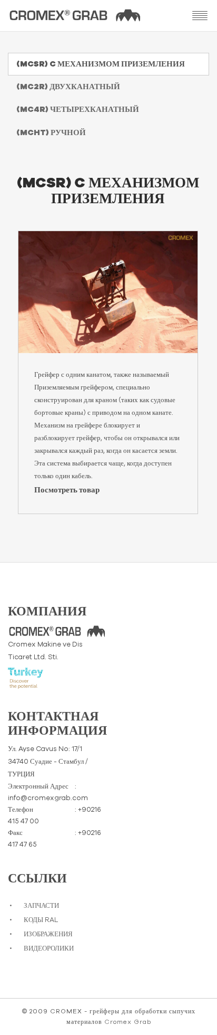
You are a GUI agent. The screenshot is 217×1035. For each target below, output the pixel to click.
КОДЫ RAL (41, 920)
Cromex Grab (127, 1022)
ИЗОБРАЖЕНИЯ (48, 934)
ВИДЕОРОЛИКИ (49, 948)
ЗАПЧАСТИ (41, 906)
